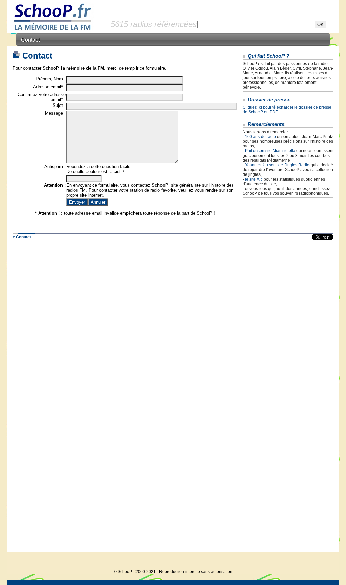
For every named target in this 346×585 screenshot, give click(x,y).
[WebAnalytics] (325, 561)
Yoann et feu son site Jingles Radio (277, 165)
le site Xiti (254, 179)
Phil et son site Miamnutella (270, 150)
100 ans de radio (260, 136)
